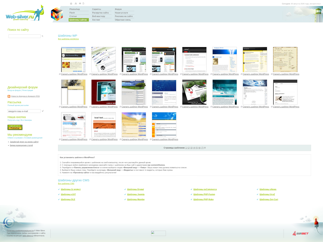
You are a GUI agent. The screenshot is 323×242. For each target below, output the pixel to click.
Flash (72, 13)
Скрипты (96, 9)
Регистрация (27, 90)
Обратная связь (123, 20)
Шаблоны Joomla (136, 194)
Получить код (13, 120)
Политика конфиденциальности (20, 231)
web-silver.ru (28, 236)
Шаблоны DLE (68, 199)
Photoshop (74, 9)
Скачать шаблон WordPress (74, 74)
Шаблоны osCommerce (205, 189)
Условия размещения (33, 138)
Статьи (73, 16)
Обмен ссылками (15, 138)
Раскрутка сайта (100, 13)
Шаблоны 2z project (71, 189)
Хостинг (96, 20)
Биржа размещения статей (21, 145)
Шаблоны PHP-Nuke (203, 199)
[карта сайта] (75, 3)
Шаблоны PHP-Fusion (204, 194)
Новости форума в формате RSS (25, 96)
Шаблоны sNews (268, 189)
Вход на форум (14, 90)
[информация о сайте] (83, 3)
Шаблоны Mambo (136, 199)
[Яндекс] (11, 36)
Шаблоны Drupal (135, 189)
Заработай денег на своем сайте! (24, 142)
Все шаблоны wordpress (68, 39)
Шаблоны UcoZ (267, 194)
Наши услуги (121, 13)
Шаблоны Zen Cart (269, 199)
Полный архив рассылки (18, 105)
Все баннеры (26, 120)
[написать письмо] (80, 3)
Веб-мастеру (98, 16)
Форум (118, 9)
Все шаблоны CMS (66, 183)
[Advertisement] (29, 62)
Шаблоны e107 (68, 194)
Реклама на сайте (124, 16)
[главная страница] (71, 3)
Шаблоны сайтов (78, 20)
